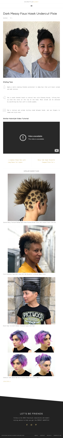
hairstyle (31, 1)
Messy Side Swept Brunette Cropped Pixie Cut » (46, 161)
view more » (7, 381)
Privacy (49, 435)
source (5, 18)
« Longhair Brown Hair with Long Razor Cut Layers (17, 161)
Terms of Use (57, 435)
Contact (42, 435)
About (36, 435)
